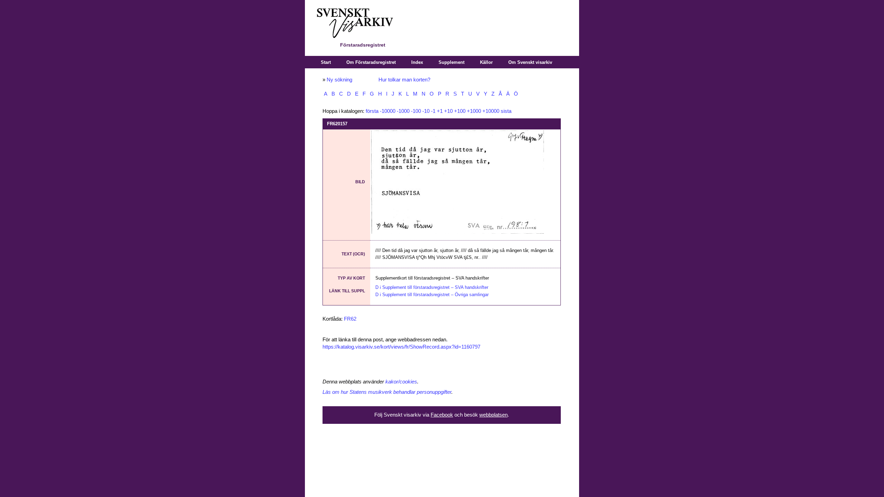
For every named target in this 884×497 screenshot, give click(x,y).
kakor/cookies (401, 381)
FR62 (350, 319)
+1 (440, 111)
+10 (448, 111)
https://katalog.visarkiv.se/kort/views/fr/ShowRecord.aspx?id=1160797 (401, 347)
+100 (459, 111)
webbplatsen (493, 415)
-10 (426, 111)
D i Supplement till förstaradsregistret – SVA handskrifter (431, 287)
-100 (416, 111)
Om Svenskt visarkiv (530, 62)
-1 (433, 111)
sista (506, 111)
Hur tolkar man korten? (404, 79)
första (372, 111)
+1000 (474, 111)
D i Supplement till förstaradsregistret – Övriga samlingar (432, 294)
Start (326, 62)
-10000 (387, 111)
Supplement (451, 62)
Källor (486, 62)
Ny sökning (339, 79)
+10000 (490, 111)
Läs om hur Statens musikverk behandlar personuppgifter (387, 392)
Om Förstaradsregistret (371, 62)
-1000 (403, 111)
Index (417, 62)
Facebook (442, 415)
